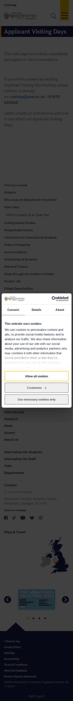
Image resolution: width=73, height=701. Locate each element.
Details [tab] (36, 309)
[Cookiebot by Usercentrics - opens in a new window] (52, 298)
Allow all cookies (36, 376)
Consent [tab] (13, 309)
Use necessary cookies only (36, 399)
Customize (34, 387)
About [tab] (59, 309)
